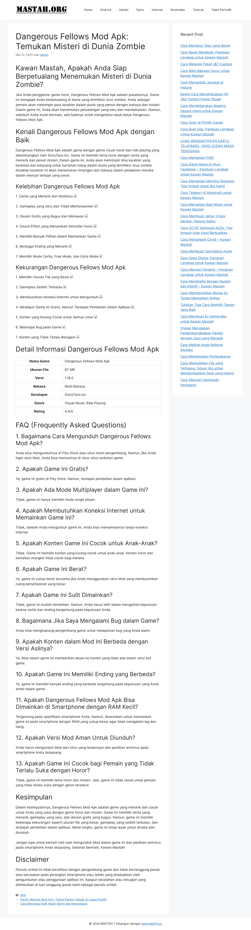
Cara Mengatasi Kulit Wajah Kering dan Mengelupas (53, 903)
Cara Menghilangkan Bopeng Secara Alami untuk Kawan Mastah (203, 111)
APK (23, 895)
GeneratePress (151, 923)
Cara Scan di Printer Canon (201, 122)
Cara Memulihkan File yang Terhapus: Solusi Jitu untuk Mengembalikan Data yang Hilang (207, 368)
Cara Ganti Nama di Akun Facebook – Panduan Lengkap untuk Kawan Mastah (204, 169)
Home (88, 10)
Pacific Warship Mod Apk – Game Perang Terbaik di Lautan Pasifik (63, 899)
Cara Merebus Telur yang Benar (205, 46)
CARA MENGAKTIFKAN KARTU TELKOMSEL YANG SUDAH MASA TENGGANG (207, 146)
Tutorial (198, 10)
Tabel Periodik (221, 10)
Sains (140, 10)
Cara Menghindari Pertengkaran (205, 356)
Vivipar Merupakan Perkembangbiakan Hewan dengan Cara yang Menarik (201, 333)
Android (105, 10)
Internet (157, 10)
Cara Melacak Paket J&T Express (206, 64)
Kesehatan (178, 10)
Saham (123, 10)
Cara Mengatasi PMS (197, 158)
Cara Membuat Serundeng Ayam (206, 251)
